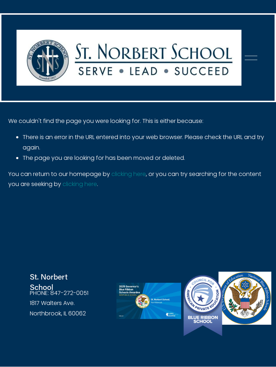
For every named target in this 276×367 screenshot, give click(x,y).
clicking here (128, 174)
